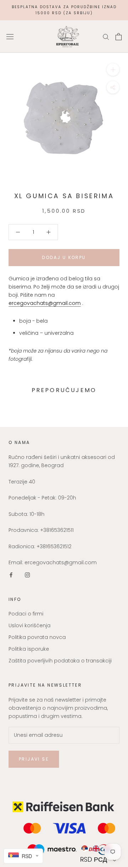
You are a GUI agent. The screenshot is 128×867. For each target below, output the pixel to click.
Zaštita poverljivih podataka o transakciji (60, 660)
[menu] (99, 848)
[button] (99, 859)
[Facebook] (11, 575)
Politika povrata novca (37, 637)
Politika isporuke (29, 648)
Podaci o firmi (26, 613)
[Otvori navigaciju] (10, 36)
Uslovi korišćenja (29, 625)
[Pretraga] (106, 36)
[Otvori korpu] (119, 36)
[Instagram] (27, 575)
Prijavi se (34, 759)
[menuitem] (84, 848)
